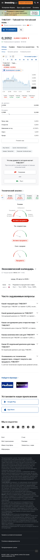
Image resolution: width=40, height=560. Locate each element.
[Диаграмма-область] (6, 56)
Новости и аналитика (25, 47)
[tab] (10, 197)
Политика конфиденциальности (11, 541)
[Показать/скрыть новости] (13, 56)
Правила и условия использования (12, 535)
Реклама (24, 441)
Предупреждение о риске (9, 547)
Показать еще (20, 140)
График (12, 47)
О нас (23, 437)
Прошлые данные (13, 51)
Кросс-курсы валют (24, 7)
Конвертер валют (25, 51)
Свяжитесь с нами (28, 445)
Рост (21, 181)
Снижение (21, 172)
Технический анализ (12, 191)
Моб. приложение (8, 441)
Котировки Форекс (8, 7)
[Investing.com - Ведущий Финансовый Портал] (11, 3)
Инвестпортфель (7, 445)
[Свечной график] (3, 56)
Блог (3, 437)
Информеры (6, 449)
